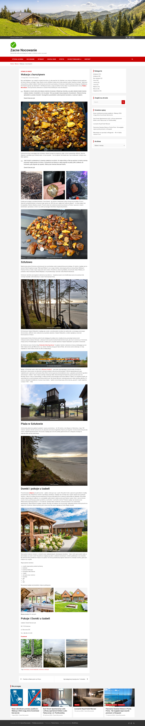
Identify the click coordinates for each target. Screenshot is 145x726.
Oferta (61, 59)
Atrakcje (24, 71)
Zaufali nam (51, 59)
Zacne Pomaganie (73, 59)
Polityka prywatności (37, 723)
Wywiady (41, 59)
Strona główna (17, 59)
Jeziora (95, 82)
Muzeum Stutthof (47, 369)
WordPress (75, 723)
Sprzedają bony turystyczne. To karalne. (74, 679)
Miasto (95, 86)
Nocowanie (30, 59)
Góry (94, 80)
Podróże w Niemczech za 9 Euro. (32, 679)
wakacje (46, 669)
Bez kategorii (96, 78)
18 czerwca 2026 (78, 711)
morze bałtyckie (34, 669)
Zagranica (96, 91)
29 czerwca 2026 (47, 715)
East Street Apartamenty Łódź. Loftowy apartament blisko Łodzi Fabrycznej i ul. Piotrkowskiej (55, 711)
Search (123, 102)
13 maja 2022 (24, 77)
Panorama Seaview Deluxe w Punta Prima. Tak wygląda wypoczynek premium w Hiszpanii (118, 711)
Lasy (94, 84)
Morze (29, 71)
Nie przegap (16, 686)
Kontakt (87, 59)
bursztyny (26, 669)
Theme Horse (55, 723)
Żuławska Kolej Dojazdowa (46, 345)
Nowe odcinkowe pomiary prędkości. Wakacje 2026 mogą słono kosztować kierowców (25, 711)
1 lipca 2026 (15, 715)
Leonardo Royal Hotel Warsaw (101, 124)
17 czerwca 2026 (110, 715)
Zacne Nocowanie (23, 50)
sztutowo (41, 669)
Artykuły (95, 74)
